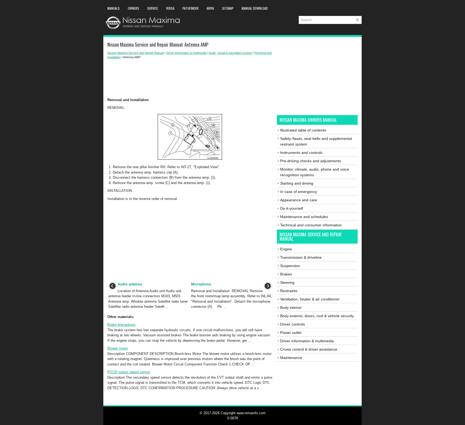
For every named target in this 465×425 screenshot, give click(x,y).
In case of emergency (298, 191)
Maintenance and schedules (304, 217)
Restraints (288, 291)
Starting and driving (296, 183)
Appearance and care (298, 200)
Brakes (286, 274)
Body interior (291, 307)
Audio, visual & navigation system (230, 52)
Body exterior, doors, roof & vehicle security (317, 316)
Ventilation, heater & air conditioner (310, 299)
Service (152, 8)
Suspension (290, 266)
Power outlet (290, 332)
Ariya (210, 8)
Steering (287, 282)
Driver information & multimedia (186, 52)
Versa (170, 8)
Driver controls (292, 324)
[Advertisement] (190, 78)
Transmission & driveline (301, 257)
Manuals (113, 8)
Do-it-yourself (291, 208)
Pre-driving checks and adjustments (310, 161)
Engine (286, 249)
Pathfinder (190, 8)
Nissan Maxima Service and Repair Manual (135, 52)
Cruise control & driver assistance (308, 349)
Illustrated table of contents (303, 130)
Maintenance (291, 357)
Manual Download (255, 8)
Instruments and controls (301, 152)
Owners (133, 8)
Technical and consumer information (311, 225)
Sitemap (228, 8)
